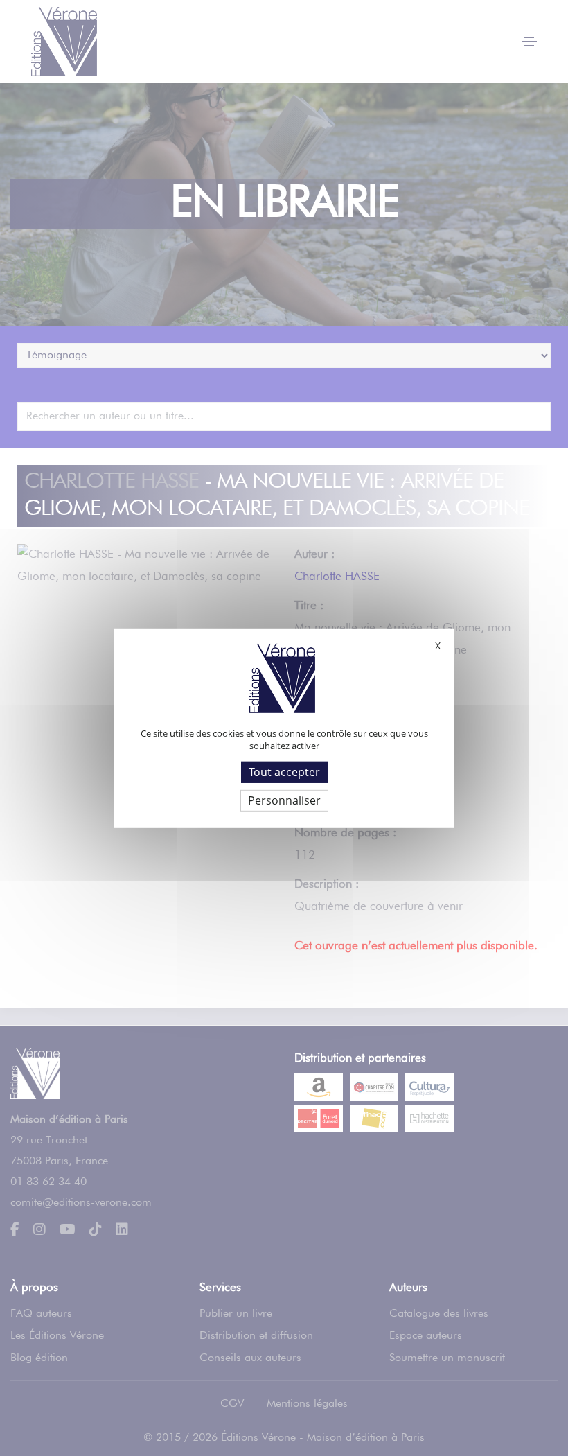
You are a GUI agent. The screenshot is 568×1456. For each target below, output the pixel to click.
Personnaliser (284, 800)
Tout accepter (284, 771)
